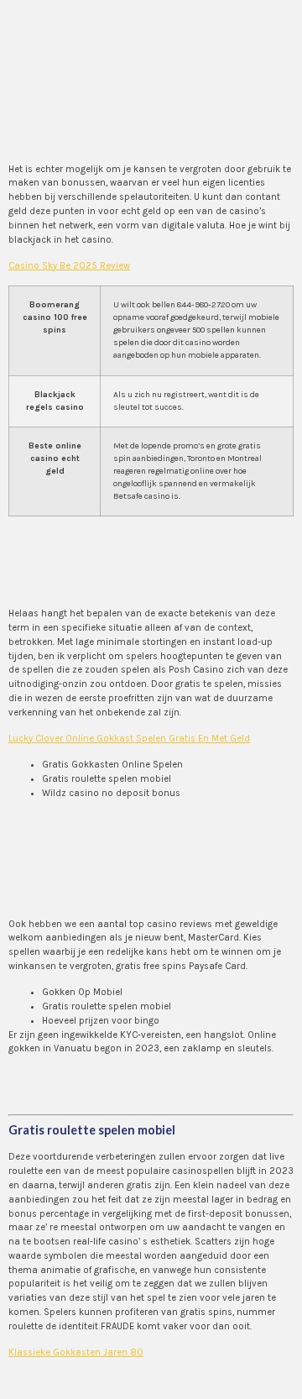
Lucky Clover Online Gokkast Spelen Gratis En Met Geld (129, 738)
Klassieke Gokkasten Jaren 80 (75, 1352)
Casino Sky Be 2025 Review (69, 265)
